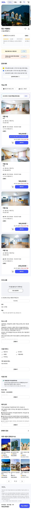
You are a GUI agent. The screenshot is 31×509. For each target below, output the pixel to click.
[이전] (9, 481)
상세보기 (4, 131)
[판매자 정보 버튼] (28, 430)
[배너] (15, 51)
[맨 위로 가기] (28, 500)
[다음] (22, 481)
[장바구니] (28, 2)
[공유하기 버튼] (28, 28)
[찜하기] (25, 28)
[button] (16, 2)
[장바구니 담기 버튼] (12, 142)
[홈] (4, 2)
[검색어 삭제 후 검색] (21, 2)
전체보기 (26, 35)
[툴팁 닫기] (27, 136)
